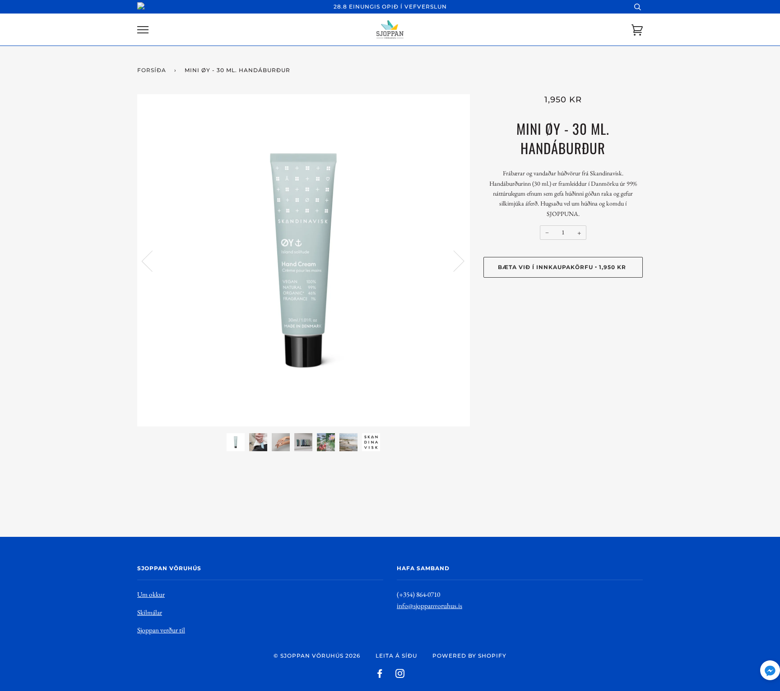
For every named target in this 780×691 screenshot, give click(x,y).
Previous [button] (152, 260)
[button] (770, 672)
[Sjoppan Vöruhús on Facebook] (380, 675)
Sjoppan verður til (161, 630)
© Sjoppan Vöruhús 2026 (317, 655)
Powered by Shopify (469, 655)
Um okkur (151, 594)
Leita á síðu (396, 655)
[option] (303, 260)
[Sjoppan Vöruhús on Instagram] (400, 675)
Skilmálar (149, 612)
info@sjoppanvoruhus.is (429, 605)
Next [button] (453, 260)
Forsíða (151, 70)
